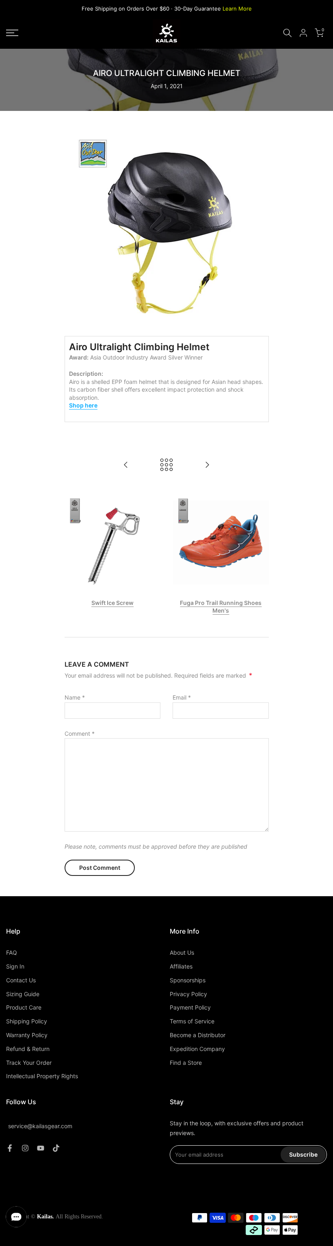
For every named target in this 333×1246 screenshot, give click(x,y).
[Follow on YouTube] (40, 1148)
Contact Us (21, 980)
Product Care (23, 1007)
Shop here (83, 405)
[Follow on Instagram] (25, 1148)
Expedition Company (197, 1048)
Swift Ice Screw (112, 602)
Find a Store (186, 1062)
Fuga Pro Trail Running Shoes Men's (221, 606)
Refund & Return (28, 1048)
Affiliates (181, 966)
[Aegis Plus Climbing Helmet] (126, 465)
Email (182, 697)
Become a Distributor (197, 1034)
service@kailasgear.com (40, 1125)
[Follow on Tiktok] (56, 1148)
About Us (182, 952)
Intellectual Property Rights (42, 1076)
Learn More (237, 8)
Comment (80, 733)
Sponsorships (187, 980)
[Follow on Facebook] (9, 1148)
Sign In (15, 966)
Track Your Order (29, 1062)
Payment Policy (190, 1007)
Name (75, 697)
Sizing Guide (22, 993)
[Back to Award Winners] (166, 465)
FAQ (11, 952)
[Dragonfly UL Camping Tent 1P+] (207, 465)
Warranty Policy (27, 1034)
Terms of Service (192, 1021)
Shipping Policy (26, 1021)
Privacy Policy (188, 993)
